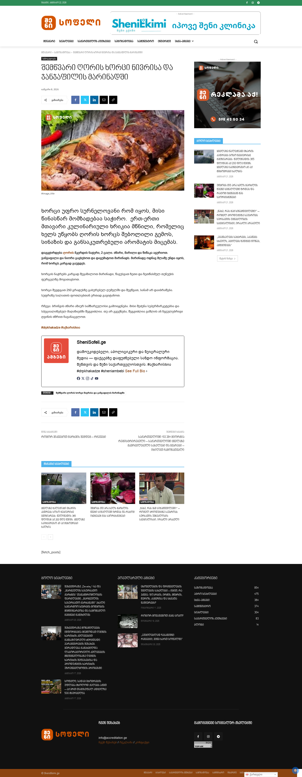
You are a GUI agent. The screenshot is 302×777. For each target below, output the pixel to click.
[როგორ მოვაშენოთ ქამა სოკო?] (128, 621)
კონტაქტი (142, 742)
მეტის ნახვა (226, 258)
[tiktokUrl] (92, 380)
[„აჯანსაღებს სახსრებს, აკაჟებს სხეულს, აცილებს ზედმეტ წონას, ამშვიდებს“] (204, 242)
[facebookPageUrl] (78, 380)
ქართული (255, 774)
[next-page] (50, 537)
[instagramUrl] (87, 380)
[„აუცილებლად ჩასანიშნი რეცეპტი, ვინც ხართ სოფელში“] (128, 640)
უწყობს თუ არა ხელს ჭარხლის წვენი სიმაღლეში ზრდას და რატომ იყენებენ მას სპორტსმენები (112, 512)
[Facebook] (247, 3)
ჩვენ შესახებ (108, 742)
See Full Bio (135, 371)
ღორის (68, 253)
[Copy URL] (113, 100)
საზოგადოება (62, 52)
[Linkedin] (94, 100)
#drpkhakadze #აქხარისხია (60, 327)
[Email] (104, 100)
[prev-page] (43, 537)
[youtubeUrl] (96, 380)
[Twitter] (85, 100)
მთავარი (46, 52)
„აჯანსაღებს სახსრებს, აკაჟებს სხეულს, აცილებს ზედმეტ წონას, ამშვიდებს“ (238, 241)
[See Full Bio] (146, 371)
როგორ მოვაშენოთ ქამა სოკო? (162, 615)
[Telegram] (258, 3)
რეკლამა (126, 742)
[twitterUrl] (83, 380)
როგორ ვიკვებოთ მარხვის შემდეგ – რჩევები (73, 437)
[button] (256, 41)
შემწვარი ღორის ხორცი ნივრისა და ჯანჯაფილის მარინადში (90, 392)
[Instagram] (252, 3)
